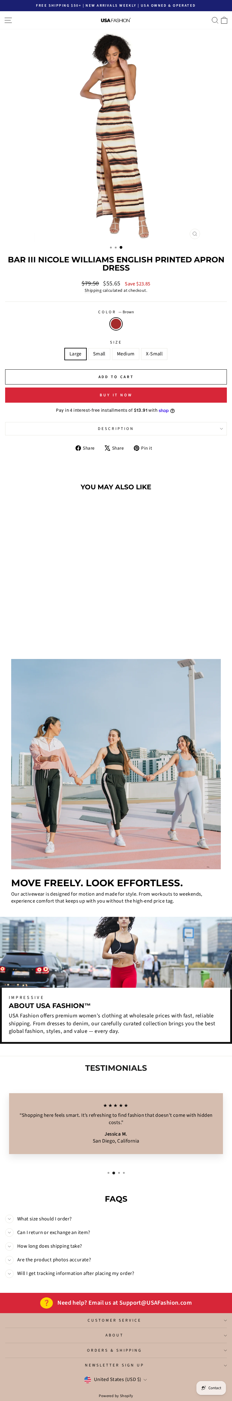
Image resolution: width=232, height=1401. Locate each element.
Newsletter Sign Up (114, 1365)
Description (116, 428)
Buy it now (116, 395)
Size (116, 342)
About (114, 1335)
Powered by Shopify (116, 1396)
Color (116, 312)
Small (99, 354)
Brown (116, 324)
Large (75, 354)
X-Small (154, 354)
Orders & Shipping (114, 1350)
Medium (125, 354)
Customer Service (115, 1320)
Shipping (93, 291)
